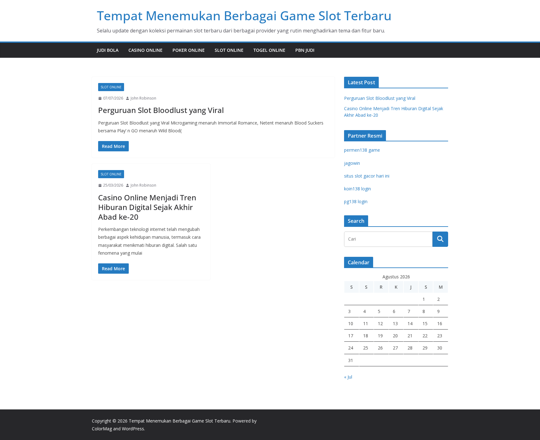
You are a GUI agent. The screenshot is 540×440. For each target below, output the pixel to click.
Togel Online (269, 50)
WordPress (133, 429)
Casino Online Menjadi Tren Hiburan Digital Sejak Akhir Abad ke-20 (147, 207)
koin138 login (357, 189)
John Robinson (143, 98)
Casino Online (145, 50)
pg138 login (356, 201)
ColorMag (102, 429)
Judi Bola (107, 50)
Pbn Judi (304, 50)
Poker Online (188, 50)
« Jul (348, 377)
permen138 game (362, 150)
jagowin (352, 163)
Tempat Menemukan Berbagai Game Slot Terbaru (244, 15)
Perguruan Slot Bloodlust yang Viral (161, 110)
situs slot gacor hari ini (366, 176)
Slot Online (229, 50)
